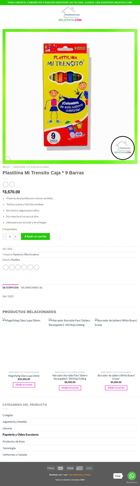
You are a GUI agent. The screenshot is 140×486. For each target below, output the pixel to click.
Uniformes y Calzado (15, 454)
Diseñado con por (70, 475)
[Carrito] (135, 13)
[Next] (137, 357)
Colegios (8, 415)
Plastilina (15, 259)
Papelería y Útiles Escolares (31, 167)
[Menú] (5, 13)
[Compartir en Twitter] (18, 267)
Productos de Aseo (14, 441)
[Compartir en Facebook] (12, 267)
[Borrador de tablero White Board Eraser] (116, 343)
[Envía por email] (24, 267)
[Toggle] (136, 415)
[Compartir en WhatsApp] (6, 267)
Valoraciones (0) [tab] (31, 287)
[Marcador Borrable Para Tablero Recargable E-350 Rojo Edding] (70, 343)
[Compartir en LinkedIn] (36, 267)
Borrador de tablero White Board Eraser (116, 377)
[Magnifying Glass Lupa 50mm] (24, 343)
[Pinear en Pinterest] (30, 267)
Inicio (6, 167)
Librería (7, 428)
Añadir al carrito (35, 236)
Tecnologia (9, 448)
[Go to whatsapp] (132, 476)
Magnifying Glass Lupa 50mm (23, 375)
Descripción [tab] (10, 287)
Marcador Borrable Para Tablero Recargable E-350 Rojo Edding (70, 377)
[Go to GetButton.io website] (131, 482)
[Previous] (2, 357)
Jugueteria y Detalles (15, 421)
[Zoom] (7, 159)
